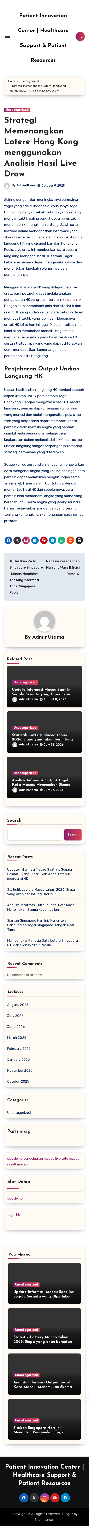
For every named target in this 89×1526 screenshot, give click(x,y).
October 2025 (18, 1081)
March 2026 (16, 1038)
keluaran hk (72, 300)
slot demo (15, 1159)
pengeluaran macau (38, 1159)
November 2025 (19, 1070)
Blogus (67, 1514)
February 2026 (19, 1049)
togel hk (13, 1215)
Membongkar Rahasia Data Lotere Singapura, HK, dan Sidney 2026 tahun (43, 943)
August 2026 (17, 1005)
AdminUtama (26, 185)
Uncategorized (17, 110)
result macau (17, 1164)
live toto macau (67, 1159)
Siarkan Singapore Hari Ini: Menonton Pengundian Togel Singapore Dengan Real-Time (41, 925)
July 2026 (15, 1016)
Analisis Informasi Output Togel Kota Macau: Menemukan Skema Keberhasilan (41, 785)
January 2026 (18, 1060)
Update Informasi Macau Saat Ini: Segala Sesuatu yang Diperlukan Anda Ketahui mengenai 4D (42, 694)
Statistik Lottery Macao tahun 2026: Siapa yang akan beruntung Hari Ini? (42, 739)
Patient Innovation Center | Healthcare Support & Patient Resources (44, 1475)
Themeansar (44, 1520)
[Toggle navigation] (7, 36)
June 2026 (16, 1027)
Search (14, 821)
